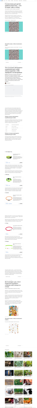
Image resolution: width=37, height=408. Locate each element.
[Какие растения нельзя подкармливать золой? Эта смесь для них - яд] (27, 355)
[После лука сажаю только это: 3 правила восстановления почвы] (9, 402)
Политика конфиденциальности (33, 407)
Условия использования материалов (21, 407)
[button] (14, 27)
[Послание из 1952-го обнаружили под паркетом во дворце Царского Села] (9, 383)
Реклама (5, 407)
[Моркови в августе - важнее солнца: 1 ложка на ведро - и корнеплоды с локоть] (27, 402)
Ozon (9, 185)
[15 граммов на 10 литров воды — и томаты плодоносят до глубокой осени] (18, 383)
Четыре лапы (7, 185)
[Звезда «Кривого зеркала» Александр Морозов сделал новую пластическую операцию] (27, 383)
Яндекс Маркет (10, 203)
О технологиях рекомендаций (27, 407)
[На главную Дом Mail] (2, 0)
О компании (3, 407)
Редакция (17, 407)
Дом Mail (11, 280)
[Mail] (0, 0)
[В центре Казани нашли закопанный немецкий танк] (18, 402)
